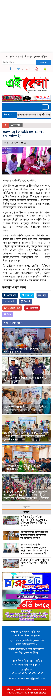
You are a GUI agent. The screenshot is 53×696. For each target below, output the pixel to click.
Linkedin (10, 301)
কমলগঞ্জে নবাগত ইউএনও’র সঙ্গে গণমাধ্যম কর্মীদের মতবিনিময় (22, 467)
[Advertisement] (26, 26)
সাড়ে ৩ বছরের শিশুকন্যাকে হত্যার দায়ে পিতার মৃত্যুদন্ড (25, 379)
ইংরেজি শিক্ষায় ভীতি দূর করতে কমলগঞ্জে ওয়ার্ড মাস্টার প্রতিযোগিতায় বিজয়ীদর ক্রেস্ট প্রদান (26, 436)
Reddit (27, 301)
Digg (43, 295)
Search (43, 62)
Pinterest (33, 308)
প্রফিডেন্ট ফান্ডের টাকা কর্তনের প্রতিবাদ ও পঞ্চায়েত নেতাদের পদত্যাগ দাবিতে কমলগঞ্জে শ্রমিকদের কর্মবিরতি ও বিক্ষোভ (26, 495)
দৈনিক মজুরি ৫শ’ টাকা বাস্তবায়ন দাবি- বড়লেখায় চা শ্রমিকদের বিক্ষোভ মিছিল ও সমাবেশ (34, 521)
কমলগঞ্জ (16, 125)
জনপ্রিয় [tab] (26, 512)
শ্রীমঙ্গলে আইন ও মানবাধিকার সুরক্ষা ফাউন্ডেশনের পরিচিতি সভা (34, 563)
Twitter (28, 295)
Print (9, 314)
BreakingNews (38, 692)
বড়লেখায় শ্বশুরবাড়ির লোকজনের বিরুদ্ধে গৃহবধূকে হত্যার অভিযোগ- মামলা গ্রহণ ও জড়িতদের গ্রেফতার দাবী (34, 549)
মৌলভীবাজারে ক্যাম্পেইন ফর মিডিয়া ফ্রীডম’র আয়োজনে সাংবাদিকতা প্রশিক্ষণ (34, 535)
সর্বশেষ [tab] (26, 507)
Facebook (10, 295)
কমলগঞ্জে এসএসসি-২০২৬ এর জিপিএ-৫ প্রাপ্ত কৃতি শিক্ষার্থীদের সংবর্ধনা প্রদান (26, 408)
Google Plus (13, 308)
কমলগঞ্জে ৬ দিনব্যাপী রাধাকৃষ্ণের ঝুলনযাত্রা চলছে (22, 350)
